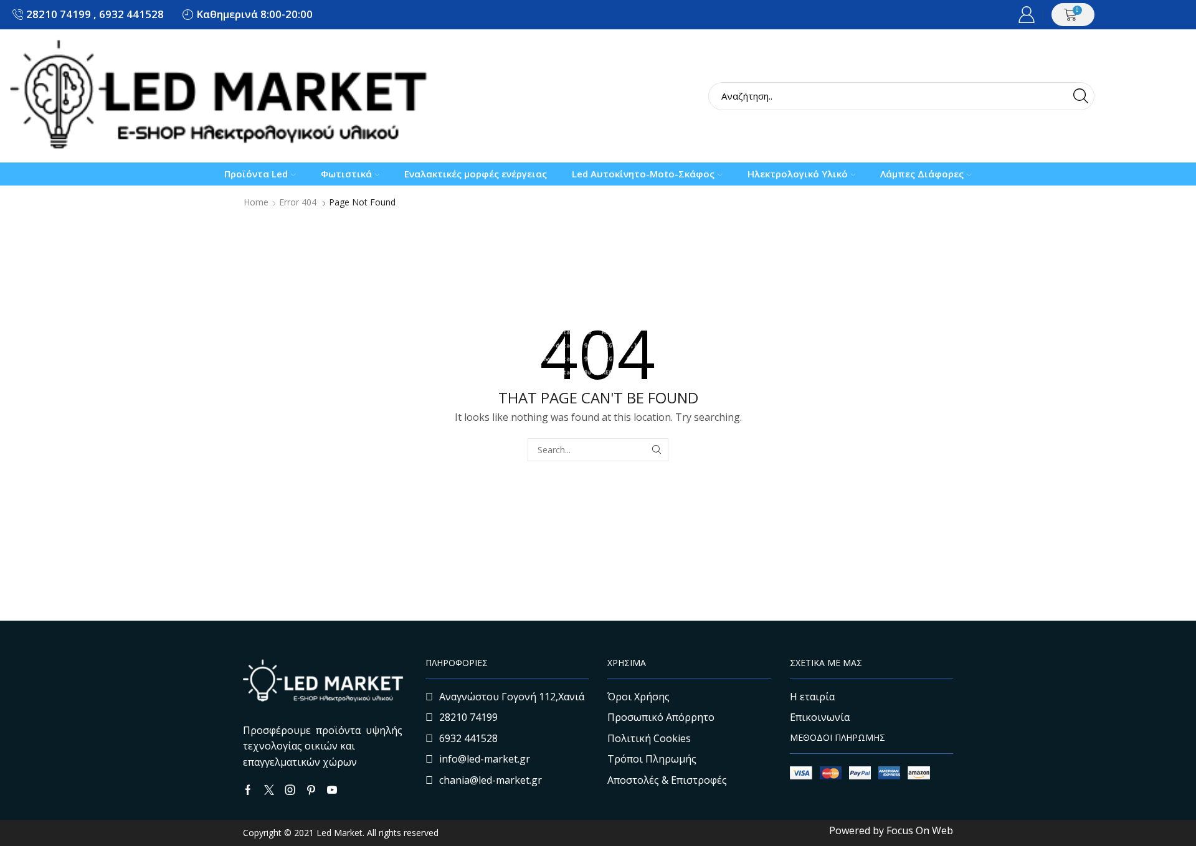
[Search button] (1080, 96)
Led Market (338, 833)
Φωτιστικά (346, 173)
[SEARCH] (656, 449)
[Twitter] (269, 790)
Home (256, 202)
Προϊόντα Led (256, 173)
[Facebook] (248, 790)
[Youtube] (332, 790)
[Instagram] (290, 790)
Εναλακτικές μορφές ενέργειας (475, 173)
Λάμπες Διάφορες (922, 173)
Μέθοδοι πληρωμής (837, 737)
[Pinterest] (311, 790)
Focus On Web (919, 830)
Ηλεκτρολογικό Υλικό (798, 173)
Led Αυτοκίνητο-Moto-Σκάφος (643, 173)
